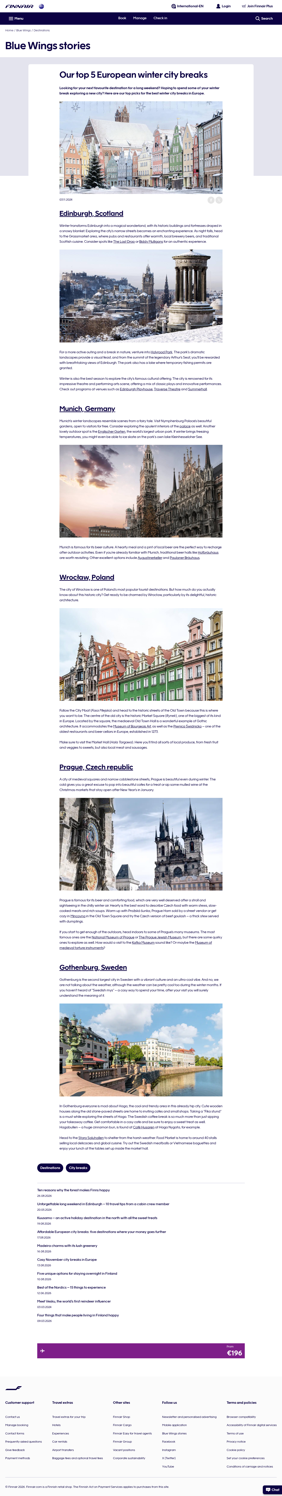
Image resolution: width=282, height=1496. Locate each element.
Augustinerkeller (150, 558)
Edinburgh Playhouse (136, 389)
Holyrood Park (162, 352)
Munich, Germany (87, 409)
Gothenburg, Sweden (93, 967)
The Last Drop (124, 242)
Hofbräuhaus (208, 552)
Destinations (42, 30)
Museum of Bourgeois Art (132, 726)
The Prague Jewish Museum (160, 937)
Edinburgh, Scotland (91, 213)
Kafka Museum (143, 943)
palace (185, 426)
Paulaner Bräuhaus (185, 558)
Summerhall (197, 389)
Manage (140, 18)
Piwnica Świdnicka (187, 726)
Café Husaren (143, 1127)
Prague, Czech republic (96, 767)
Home (9, 30)
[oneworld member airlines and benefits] (41, 6)
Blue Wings (23, 30)
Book (122, 18)
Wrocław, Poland (86, 577)
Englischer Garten (111, 432)
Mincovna (77, 916)
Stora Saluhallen (91, 1138)
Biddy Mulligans (151, 242)
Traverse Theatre (167, 389)
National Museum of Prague (113, 937)
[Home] (19, 6)
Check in (160, 18)
